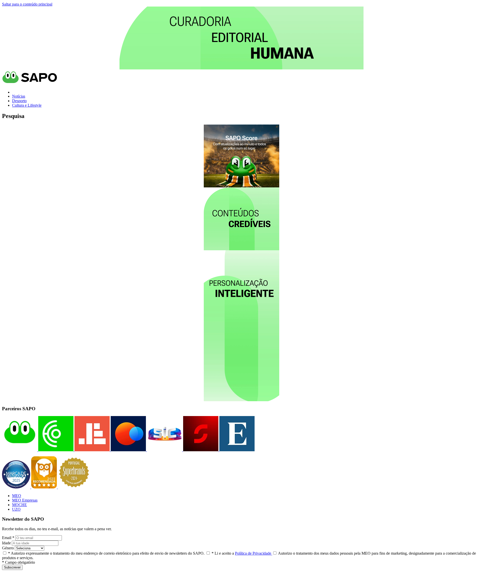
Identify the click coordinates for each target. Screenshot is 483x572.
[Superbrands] (74, 487)
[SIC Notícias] (200, 450)
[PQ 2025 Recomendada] (44, 487)
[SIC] (164, 450)
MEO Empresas (24, 500)
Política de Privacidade (253, 553)
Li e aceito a (242, 553)
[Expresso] (236, 450)
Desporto (19, 101)
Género (8, 548)
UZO (16, 509)
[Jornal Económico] (91, 450)
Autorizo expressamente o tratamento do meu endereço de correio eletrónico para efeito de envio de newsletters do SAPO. (106, 553)
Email (8, 538)
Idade (6, 543)
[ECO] (55, 450)
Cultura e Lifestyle (27, 105)
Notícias (18, 96)
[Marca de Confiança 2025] (16, 487)
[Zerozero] (128, 450)
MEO (16, 496)
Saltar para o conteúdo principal (27, 4)
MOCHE (19, 505)
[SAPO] (19, 450)
